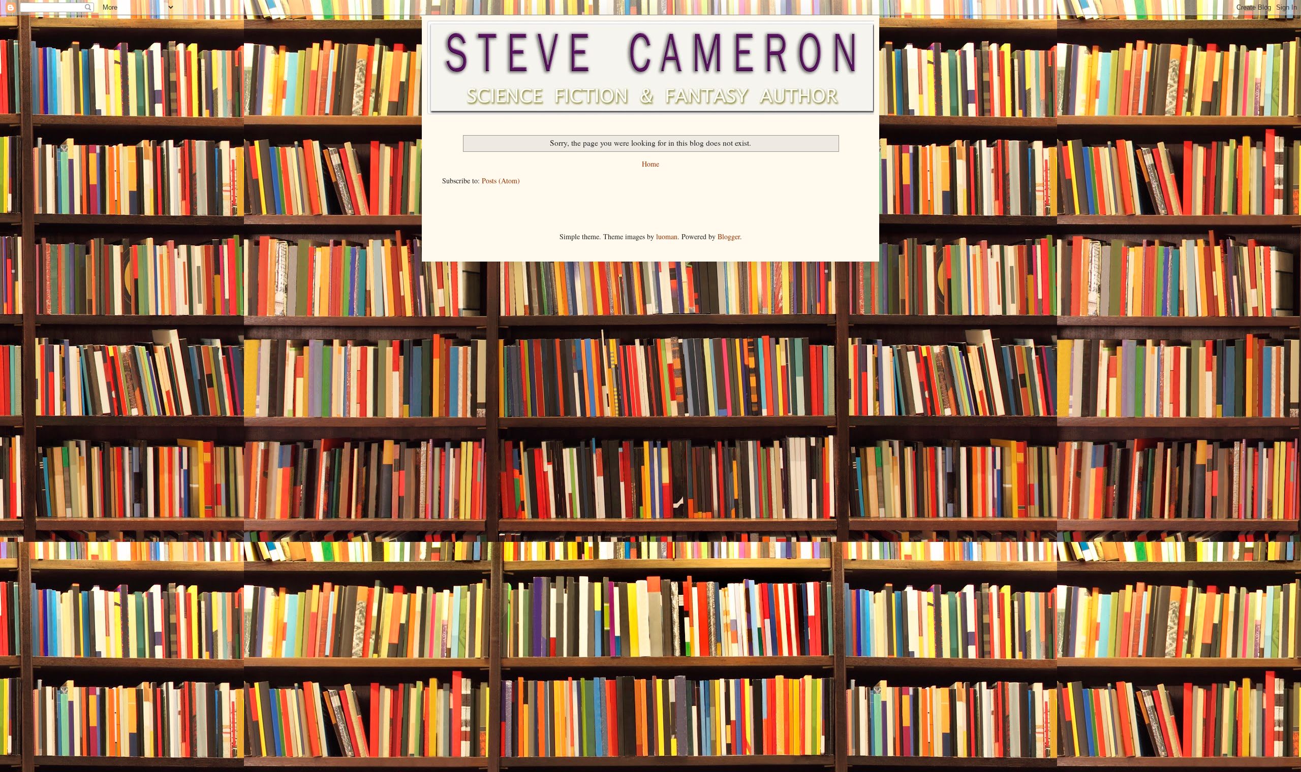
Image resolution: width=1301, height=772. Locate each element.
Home (650, 164)
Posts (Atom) (501, 180)
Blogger (729, 236)
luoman (666, 236)
